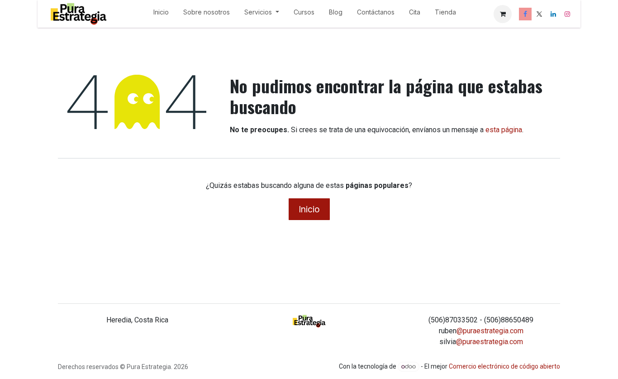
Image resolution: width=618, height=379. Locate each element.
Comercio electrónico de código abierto (504, 366)
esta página (503, 129)
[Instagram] (567, 14)
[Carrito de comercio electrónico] (503, 14)
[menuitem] (161, 14)
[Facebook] (525, 14)
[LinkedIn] (553, 14)
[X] (539, 14)
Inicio (309, 209)
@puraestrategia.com (489, 330)
